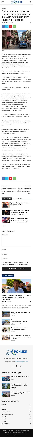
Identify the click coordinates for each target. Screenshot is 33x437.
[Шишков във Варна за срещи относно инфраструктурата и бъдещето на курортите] (16, 286)
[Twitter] (6, 26)
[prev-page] (3, 226)
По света (9, 6)
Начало (3, 6)
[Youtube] (20, 366)
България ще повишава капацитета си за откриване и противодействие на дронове (21, 337)
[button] (2, 2)
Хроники (5, 22)
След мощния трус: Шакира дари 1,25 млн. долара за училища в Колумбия (19, 212)
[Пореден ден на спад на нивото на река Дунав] (6, 314)
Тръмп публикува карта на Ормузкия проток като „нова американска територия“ (19, 220)
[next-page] (5, 226)
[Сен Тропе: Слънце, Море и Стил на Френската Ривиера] (6, 394)
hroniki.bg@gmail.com (22, 361)
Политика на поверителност (22, 430)
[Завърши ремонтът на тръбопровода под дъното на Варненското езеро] (6, 322)
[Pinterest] (10, 26)
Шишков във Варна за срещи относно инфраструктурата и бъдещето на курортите (16, 297)
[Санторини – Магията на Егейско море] (6, 378)
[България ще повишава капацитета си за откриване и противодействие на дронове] (6, 337)
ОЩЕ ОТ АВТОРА (17, 198)
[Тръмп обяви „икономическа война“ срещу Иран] (6, 205)
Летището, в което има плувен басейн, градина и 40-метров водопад (19, 385)
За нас (4, 430)
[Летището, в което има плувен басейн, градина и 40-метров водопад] (6, 386)
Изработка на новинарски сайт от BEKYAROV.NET (16, 432)
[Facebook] (3, 26)
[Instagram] (16, 366)
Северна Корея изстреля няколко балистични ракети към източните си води (9, 190)
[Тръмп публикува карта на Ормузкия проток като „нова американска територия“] (6, 220)
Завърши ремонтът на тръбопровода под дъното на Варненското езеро (19, 321)
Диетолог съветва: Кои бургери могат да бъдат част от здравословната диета (24, 190)
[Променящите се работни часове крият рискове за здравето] (6, 330)
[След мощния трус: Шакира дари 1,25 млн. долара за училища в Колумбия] (6, 212)
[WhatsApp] (14, 26)
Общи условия (10, 430)
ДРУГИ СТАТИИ (7, 198)
